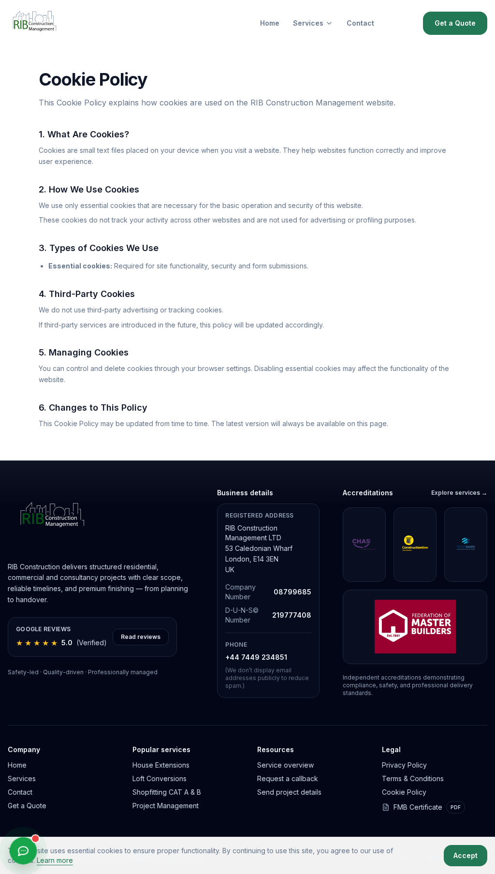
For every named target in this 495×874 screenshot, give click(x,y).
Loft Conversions (159, 778)
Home (269, 23)
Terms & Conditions (413, 778)
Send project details (289, 792)
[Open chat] (23, 851)
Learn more (55, 860)
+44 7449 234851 (256, 657)
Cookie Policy (404, 792)
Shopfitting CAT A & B (166, 792)
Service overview (285, 765)
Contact (360, 23)
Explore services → (459, 492)
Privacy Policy (404, 765)
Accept (465, 855)
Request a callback (287, 778)
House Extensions (160, 765)
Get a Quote (455, 23)
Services (308, 23)
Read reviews (140, 636)
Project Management (165, 805)
